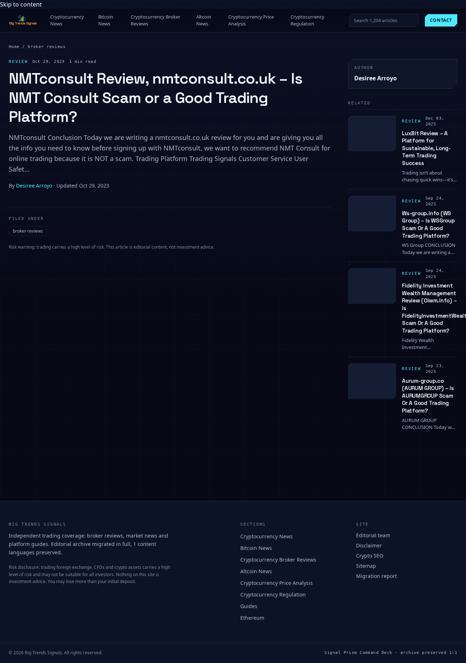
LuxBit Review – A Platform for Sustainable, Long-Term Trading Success (426, 148)
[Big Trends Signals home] (23, 20)
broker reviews (47, 46)
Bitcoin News (105, 20)
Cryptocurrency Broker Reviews (155, 20)
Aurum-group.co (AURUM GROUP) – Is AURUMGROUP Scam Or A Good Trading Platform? (428, 395)
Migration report (376, 575)
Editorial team (373, 535)
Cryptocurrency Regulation (307, 20)
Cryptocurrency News (67, 20)
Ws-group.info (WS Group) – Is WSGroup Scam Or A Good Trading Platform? (428, 224)
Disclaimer (369, 545)
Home (14, 46)
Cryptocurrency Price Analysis (251, 20)
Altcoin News (203, 20)
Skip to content (21, 4)
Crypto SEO (369, 555)
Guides (248, 606)
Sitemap (366, 565)
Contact (441, 20)
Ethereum (252, 617)
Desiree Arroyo (34, 185)
